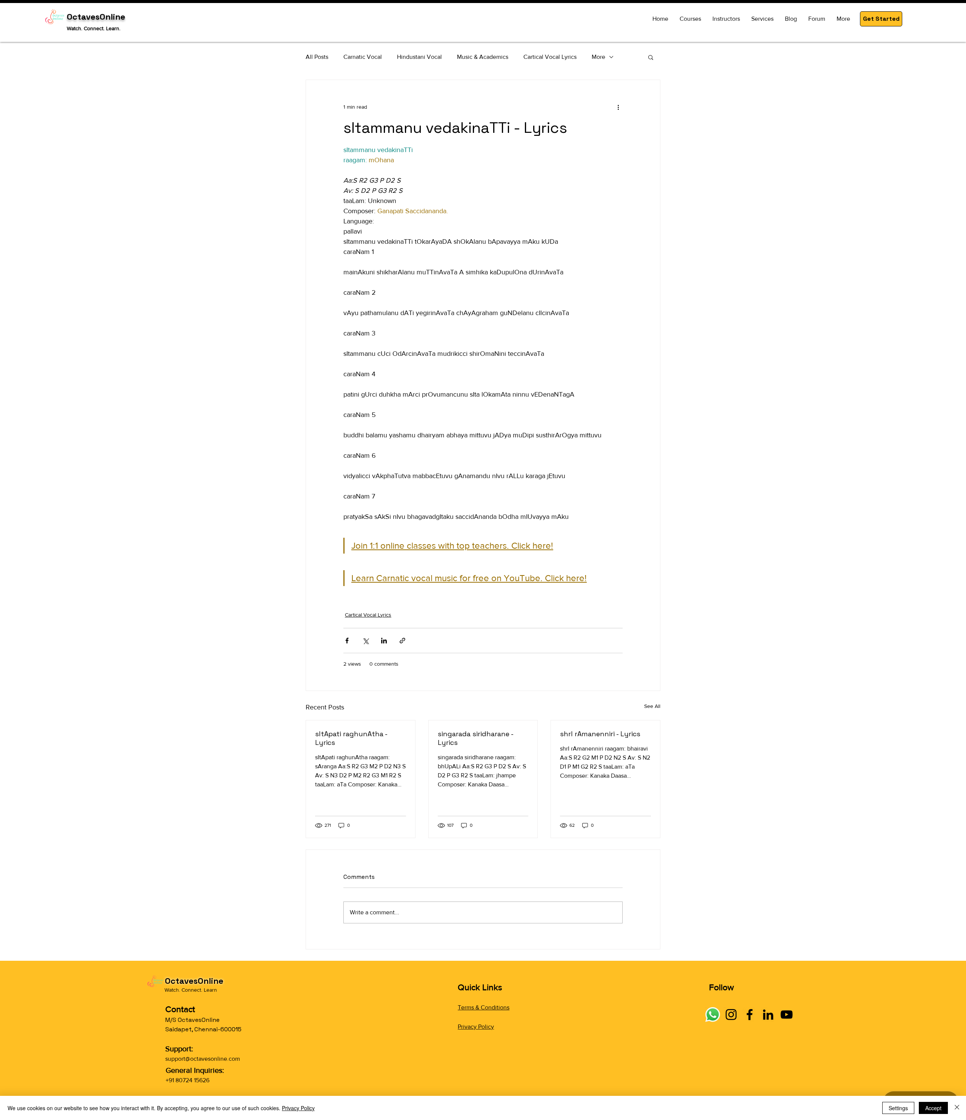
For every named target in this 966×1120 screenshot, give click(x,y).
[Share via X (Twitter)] (365, 640)
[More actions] (618, 107)
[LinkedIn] (768, 1014)
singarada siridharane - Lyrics (475, 738)
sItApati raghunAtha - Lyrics (351, 738)
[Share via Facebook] (347, 640)
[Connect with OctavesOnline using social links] (712, 1014)
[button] (881, 18)
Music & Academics (482, 57)
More (598, 57)
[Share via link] (402, 640)
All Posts (317, 57)
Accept (933, 1108)
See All (652, 706)
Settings (898, 1108)
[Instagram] (731, 1014)
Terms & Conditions (483, 1007)
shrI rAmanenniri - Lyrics (600, 733)
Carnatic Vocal (362, 57)
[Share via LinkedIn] (384, 640)
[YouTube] (786, 1014)
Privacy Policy (476, 1026)
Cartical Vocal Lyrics (550, 57)
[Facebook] (749, 1014)
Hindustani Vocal (419, 57)
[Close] (956, 1108)
